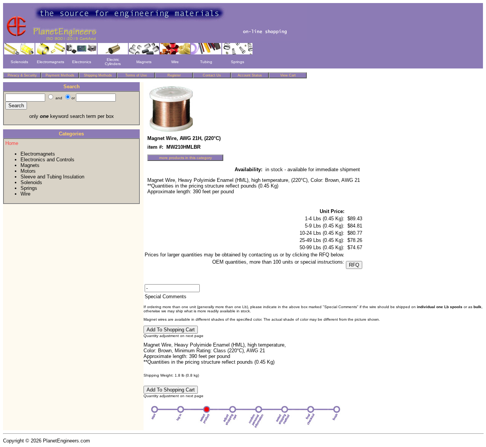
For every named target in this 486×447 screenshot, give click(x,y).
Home (11, 143)
